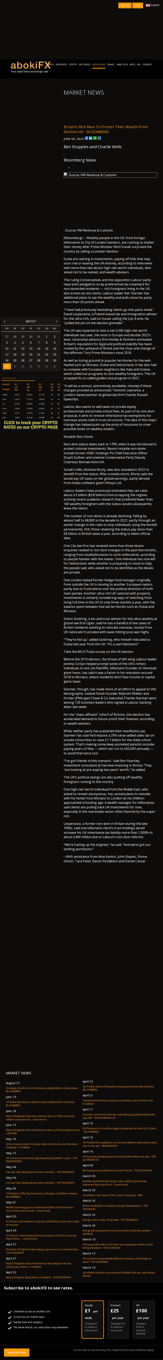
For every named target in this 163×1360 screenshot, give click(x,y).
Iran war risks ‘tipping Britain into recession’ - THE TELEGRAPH (40, 1172)
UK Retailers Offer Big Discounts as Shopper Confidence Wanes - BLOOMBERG (42, 1195)
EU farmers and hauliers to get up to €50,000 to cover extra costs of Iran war (42, 1223)
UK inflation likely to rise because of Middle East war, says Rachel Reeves (119, 1274)
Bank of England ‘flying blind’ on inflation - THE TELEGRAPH (38, 1277)
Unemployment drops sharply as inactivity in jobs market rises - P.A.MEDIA (118, 1102)
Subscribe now (17, 1352)
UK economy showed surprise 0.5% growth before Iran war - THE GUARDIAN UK (119, 1158)
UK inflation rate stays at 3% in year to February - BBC (113, 1195)
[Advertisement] (81, 30)
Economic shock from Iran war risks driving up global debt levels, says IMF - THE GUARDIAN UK (119, 1116)
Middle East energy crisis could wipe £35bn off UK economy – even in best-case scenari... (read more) (40, 1209)
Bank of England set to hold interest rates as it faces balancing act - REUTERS (43, 1131)
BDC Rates (84, 64)
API (139, 64)
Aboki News (98, 64)
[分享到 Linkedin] (90, 138)
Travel (111, 64)
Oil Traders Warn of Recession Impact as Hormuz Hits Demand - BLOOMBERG (119, 1088)
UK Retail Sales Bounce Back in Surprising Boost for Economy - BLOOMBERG (41, 1103)
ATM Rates (61, 64)
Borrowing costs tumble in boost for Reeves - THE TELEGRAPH (117, 1170)
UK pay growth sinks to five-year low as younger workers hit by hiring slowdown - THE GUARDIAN (118, 1246)
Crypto (73, 64)
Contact (147, 64)
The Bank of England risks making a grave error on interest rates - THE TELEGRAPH (42, 1251)
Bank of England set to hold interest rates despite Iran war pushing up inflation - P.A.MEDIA (38, 1265)
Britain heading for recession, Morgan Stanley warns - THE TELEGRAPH (115, 1207)
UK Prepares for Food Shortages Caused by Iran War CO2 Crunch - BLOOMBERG (119, 1130)
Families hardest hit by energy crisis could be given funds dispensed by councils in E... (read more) (115, 1182)
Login (138, 5)
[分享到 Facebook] (86, 138)
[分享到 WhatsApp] (95, 138)
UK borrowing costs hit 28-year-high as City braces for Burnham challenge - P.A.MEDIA (42, 1145)
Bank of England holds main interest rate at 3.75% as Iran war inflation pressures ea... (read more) (40, 1117)
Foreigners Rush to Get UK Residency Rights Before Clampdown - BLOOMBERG (42, 1089)
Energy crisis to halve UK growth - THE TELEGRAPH (110, 1220)
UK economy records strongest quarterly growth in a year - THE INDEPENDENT (41, 1159)
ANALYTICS (122, 64)
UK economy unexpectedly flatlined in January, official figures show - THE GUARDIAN (117, 1260)
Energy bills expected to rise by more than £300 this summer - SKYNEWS (117, 1232)
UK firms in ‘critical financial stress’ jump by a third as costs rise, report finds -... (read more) (41, 1237)
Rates (51, 64)
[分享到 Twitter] (99, 138)
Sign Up (125, 5)
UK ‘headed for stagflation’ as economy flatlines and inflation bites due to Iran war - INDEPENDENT (120, 1144)
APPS (132, 64)
